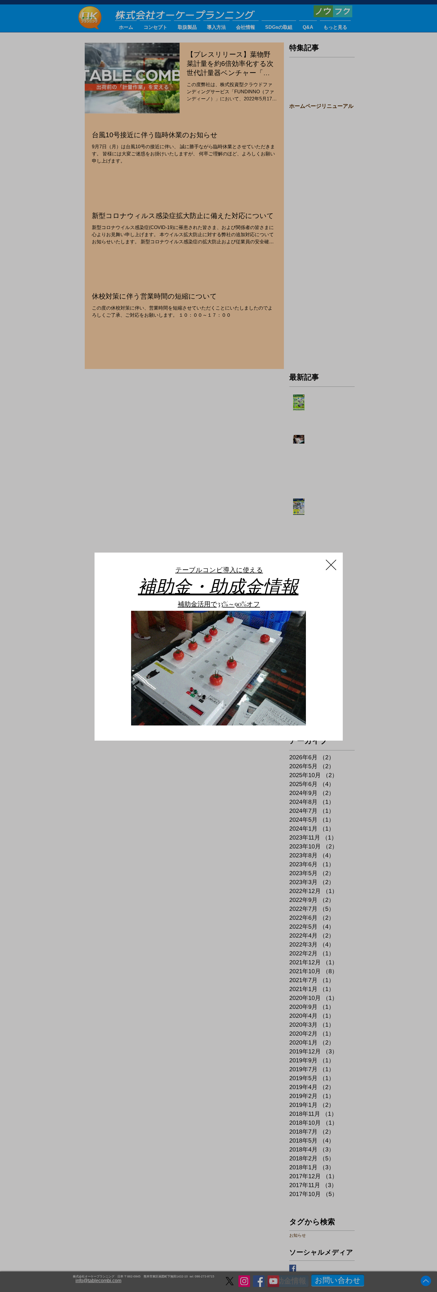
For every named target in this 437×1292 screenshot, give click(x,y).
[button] (331, 565)
